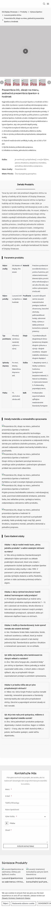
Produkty (23, 12)
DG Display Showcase (9, 12)
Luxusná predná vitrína (12, 15)
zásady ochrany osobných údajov (16, 898)
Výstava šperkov (36, 12)
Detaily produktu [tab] (25, 185)
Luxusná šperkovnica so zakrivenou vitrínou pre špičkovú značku (13, 880)
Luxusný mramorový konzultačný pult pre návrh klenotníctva (36, 880)
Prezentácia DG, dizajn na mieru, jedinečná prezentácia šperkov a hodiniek (24, 20)
